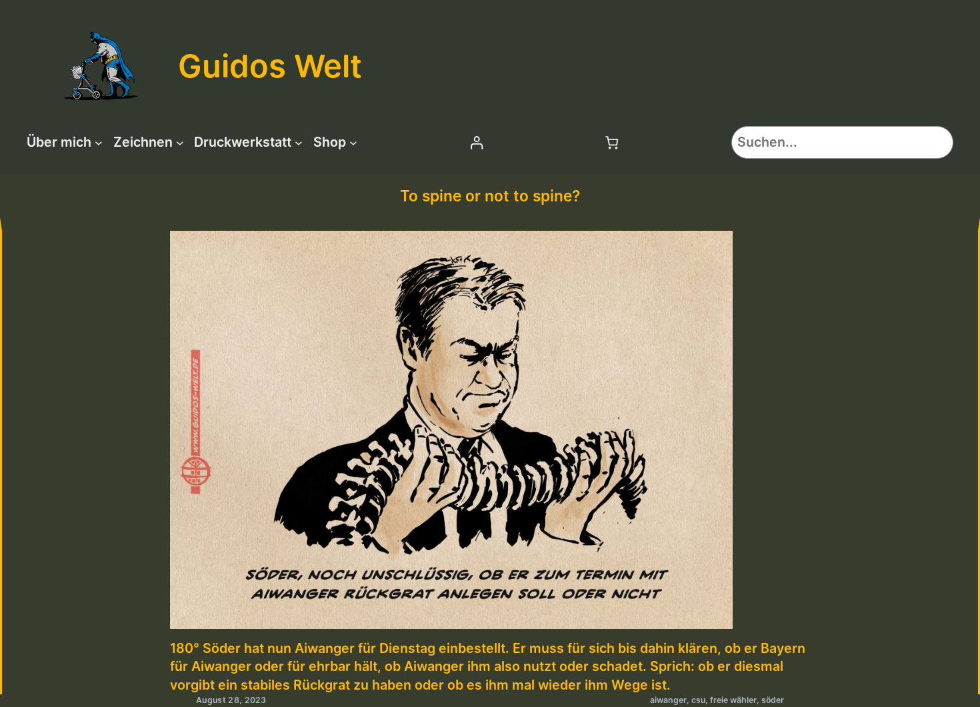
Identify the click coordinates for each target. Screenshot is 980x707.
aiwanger (668, 700)
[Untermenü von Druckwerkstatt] (299, 143)
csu (698, 700)
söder (772, 700)
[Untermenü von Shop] (353, 143)
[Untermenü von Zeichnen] (180, 143)
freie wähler (733, 700)
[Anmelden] (476, 142)
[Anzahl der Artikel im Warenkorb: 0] (612, 142)
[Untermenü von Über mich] (99, 143)
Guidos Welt (270, 66)
